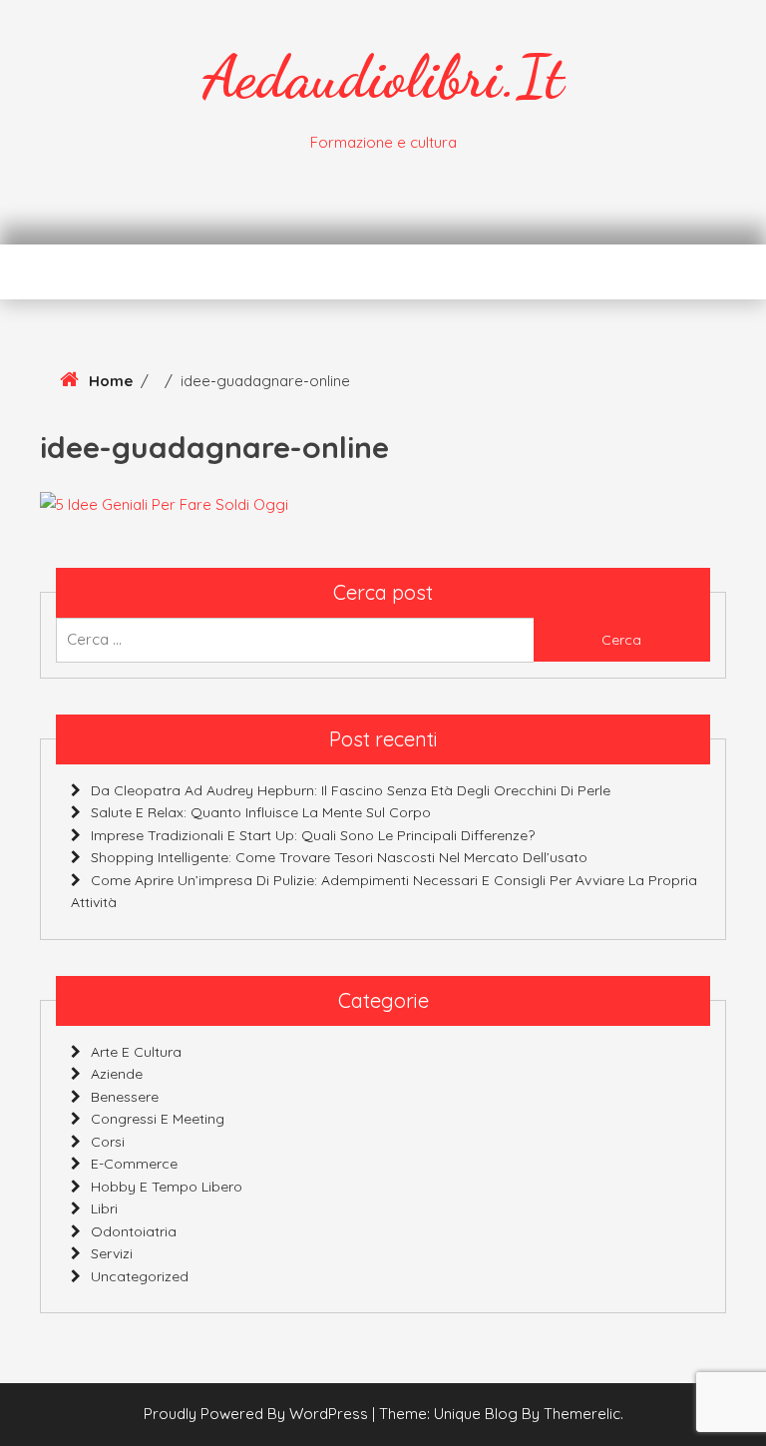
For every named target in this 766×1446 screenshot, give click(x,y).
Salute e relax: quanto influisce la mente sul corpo (261, 812)
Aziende (117, 1074)
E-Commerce (134, 1164)
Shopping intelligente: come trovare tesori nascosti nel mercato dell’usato (339, 857)
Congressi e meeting (157, 1119)
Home (111, 380)
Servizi (112, 1253)
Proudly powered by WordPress (258, 1413)
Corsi (108, 1142)
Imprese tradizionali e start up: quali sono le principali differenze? (313, 835)
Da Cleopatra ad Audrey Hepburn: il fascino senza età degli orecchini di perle (350, 790)
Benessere (125, 1097)
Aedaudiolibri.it (383, 77)
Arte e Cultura (136, 1052)
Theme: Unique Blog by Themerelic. (501, 1413)
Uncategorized (140, 1276)
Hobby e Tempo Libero (166, 1187)
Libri (104, 1208)
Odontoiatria (134, 1231)
